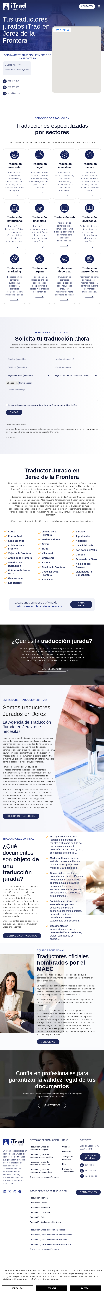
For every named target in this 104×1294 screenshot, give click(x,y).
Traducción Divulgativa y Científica (45, 1222)
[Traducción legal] (39, 154)
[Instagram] (15, 1192)
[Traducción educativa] (64, 154)
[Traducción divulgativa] (89, 208)
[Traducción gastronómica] (89, 258)
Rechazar (51, 1288)
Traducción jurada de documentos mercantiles (41, 1155)
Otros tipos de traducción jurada (44, 1177)
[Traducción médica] (89, 154)
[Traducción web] (64, 208)
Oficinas (66, 1147)
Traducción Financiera (40, 1207)
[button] (99, 6)
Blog (64, 1164)
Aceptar (85, 1288)
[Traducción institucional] (14, 208)
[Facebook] (20, 1192)
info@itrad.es (14, 93)
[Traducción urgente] (39, 258)
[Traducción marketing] (14, 258)
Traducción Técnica (39, 1198)
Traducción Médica (38, 1203)
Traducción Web (37, 1217)
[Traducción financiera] (39, 208)
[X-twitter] (10, 1192)
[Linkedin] (5, 1192)
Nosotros (66, 1151)
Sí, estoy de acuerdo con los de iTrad (43, 405)
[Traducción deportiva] (64, 258)
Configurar (18, 1288)
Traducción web (64, 217)
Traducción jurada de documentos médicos (40, 1163)
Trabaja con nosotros (67, 1157)
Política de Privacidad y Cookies (45, 1279)
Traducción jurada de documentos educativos (41, 1170)
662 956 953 (13, 81)
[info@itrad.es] (5, 93)
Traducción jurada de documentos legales (39, 1148)
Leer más (12, 437)
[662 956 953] (5, 81)
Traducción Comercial (40, 1212)
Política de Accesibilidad (68, 1170)
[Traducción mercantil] (14, 154)
